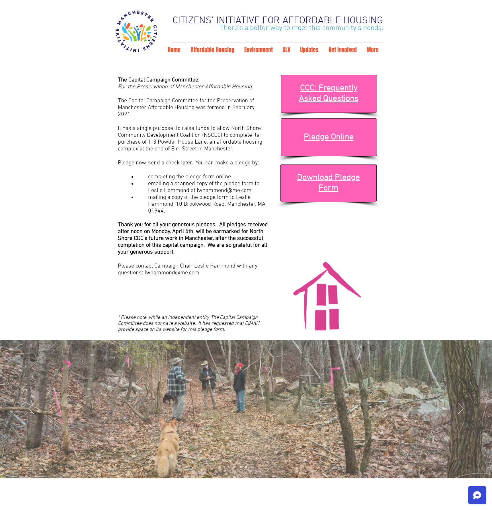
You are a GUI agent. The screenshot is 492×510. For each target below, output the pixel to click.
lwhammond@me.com (224, 190)
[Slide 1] (241, 467)
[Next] (461, 409)
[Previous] (31, 409)
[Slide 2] (246, 467)
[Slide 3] (251, 467)
